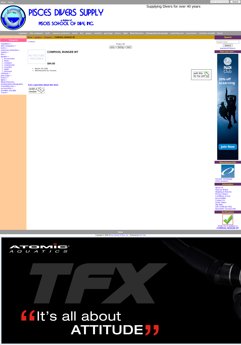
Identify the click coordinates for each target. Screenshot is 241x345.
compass (48, 37)
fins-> (3, 54)
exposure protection (61, 33)
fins (81, 33)
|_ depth (5, 69)
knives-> (4, 78)
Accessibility (220, 198)
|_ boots (5, 61)
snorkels (98, 33)
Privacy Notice (221, 194)
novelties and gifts (207, 33)
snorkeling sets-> (8, 86)
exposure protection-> (10, 50)
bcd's (48, 33)
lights (125, 33)
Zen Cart (142, 235)
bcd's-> (4, 48)
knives (118, 33)
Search (227, 37)
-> (5, 56)
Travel (219, 33)
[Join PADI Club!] (227, 159)
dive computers (36, 33)
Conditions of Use (222, 196)
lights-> (4, 80)
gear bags (108, 33)
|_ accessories (8, 59)
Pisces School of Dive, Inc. (119, 235)
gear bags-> (6, 75)
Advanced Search (227, 48)
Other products (221, 181)
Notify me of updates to (228, 227)
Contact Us (220, 200)
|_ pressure (6, 71)
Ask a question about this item (43, 85)
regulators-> (6, 44)
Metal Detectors (137, 33)
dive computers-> (8, 46)
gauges (38, 37)
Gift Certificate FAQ (223, 207)
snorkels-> (5, 73)
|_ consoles (6, 67)
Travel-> (4, 92)
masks (75, 33)
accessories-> (7, 88)
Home (3, 2)
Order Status (220, 202)
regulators (23, 33)
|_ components (8, 65)
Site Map (219, 204)
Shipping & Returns (223, 192)
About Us (219, 187)
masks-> (4, 52)
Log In (10, 2)
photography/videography (157, 33)
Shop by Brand (221, 190)
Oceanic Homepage (223, 179)
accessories (191, 33)
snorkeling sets (177, 33)
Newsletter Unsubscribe (225, 209)
